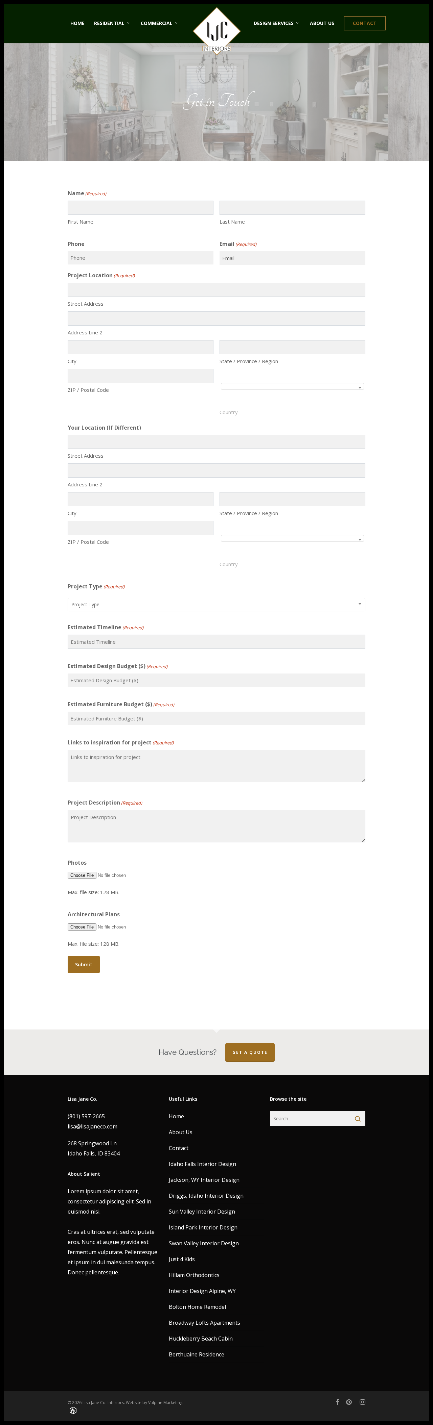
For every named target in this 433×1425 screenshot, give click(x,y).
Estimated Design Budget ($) (117, 666)
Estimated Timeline (105, 627)
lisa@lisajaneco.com (92, 1126)
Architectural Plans (94, 914)
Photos (77, 862)
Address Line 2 (85, 332)
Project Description (105, 802)
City (72, 361)
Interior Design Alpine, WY (202, 1291)
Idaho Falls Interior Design (202, 1164)
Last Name (232, 221)
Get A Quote (250, 1052)
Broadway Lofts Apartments (204, 1322)
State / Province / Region (249, 361)
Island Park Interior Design (203, 1227)
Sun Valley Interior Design (202, 1211)
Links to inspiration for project (121, 742)
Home (176, 1116)
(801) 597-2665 (86, 1116)
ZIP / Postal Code (88, 389)
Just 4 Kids (182, 1259)
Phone (76, 244)
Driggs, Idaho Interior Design (206, 1195)
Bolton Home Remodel (197, 1307)
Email (238, 244)
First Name (80, 221)
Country (229, 412)
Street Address (86, 303)
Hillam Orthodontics (194, 1275)
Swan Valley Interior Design (204, 1243)
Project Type (96, 586)
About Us (180, 1132)
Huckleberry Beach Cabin (201, 1338)
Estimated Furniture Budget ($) (121, 704)
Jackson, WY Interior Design (204, 1180)
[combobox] (292, 386)
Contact (178, 1148)
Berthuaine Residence (196, 1354)
